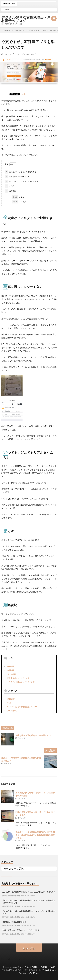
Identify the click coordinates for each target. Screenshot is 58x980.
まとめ (10, 186)
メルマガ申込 (12, 711)
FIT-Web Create (48, 970)
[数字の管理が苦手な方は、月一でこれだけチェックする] (7, 816)
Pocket (24, 94)
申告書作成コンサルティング (18, 678)
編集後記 (11, 191)
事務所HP (11, 699)
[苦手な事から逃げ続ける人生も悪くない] (7, 739)
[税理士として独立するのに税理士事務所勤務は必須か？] (50, 761)
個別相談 (10, 670)
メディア (19, 202)
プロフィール (12, 958)
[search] (54, 9)
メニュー (19, 197)
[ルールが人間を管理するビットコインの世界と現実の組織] (7, 796)
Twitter (10, 703)
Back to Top (29, 948)
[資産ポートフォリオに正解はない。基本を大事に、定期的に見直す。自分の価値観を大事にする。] (7, 835)
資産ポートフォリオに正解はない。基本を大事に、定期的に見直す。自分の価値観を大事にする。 (35, 835)
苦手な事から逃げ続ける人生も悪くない (33, 735)
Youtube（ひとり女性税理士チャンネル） (23, 707)
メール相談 (11, 674)
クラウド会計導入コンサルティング (20, 682)
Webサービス (20, 54)
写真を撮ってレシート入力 (17, 176)
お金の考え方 (31, 54)
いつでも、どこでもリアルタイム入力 (22, 181)
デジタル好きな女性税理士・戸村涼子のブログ (26, 19)
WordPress (34, 973)
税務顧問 (10, 666)
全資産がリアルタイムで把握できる (21, 172)
